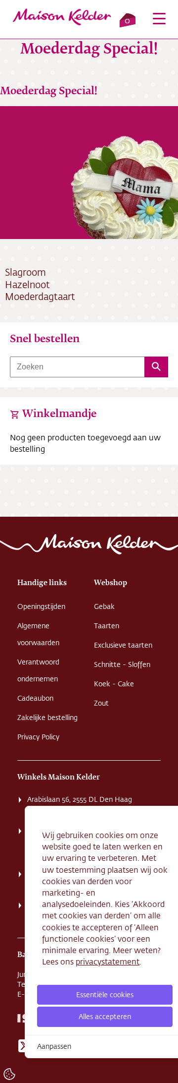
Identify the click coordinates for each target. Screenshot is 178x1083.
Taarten (106, 625)
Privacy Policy (38, 736)
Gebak (104, 606)
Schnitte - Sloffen (122, 664)
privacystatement (107, 961)
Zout (101, 703)
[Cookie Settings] (9, 1074)
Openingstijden (41, 606)
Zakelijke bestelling (47, 717)
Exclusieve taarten (123, 645)
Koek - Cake (114, 683)
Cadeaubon (35, 698)
